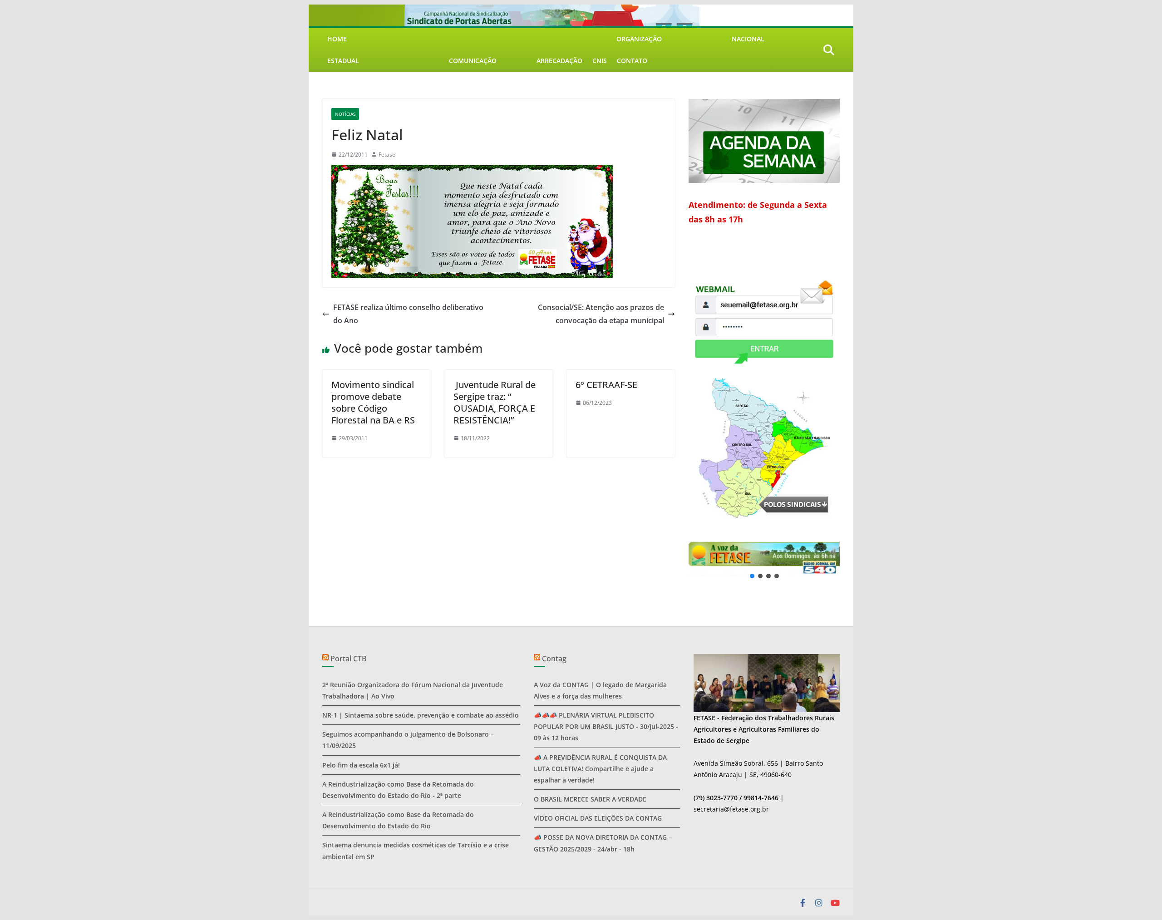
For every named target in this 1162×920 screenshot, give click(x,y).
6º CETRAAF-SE (606, 385)
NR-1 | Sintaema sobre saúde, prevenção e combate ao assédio (420, 715)
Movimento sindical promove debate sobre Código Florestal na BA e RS (373, 402)
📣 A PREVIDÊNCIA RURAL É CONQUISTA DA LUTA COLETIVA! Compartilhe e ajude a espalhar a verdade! (600, 768)
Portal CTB (348, 659)
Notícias (345, 114)
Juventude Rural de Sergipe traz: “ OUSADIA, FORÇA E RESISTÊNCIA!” (494, 402)
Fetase (387, 154)
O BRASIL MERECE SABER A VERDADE (590, 799)
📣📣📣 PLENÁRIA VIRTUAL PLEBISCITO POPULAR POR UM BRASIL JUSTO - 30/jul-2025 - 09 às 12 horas (606, 726)
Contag (554, 659)
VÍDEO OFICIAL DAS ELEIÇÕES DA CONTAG (598, 818)
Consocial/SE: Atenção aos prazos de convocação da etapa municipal (601, 313)
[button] (798, 558)
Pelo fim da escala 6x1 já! (361, 765)
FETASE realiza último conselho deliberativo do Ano (408, 313)
